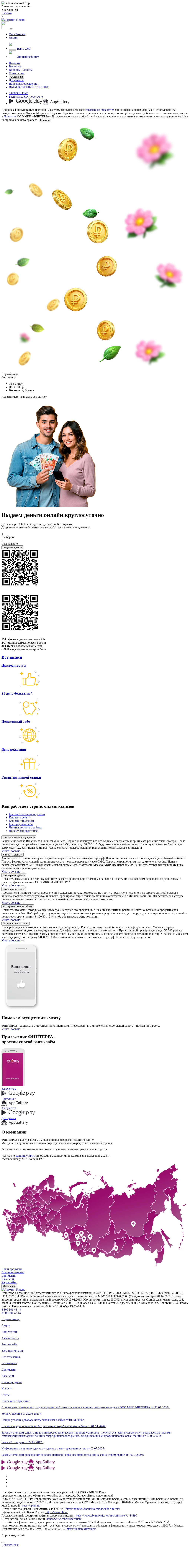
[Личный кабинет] (5, 27)
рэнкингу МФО (26, 1155)
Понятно (45, 120)
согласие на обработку (99, 109)
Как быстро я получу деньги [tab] (27, 814)
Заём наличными (12, 1350)
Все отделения (10, 1357)
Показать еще (10, 1544)
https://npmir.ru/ (30, 1505)
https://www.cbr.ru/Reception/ (63, 1518)
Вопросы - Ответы (20, 69)
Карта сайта (9, 1282)
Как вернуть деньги (14, 875)
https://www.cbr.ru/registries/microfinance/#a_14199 (106, 1515)
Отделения (16, 76)
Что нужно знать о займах (17, 906)
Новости (14, 63)
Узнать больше (11, 851)
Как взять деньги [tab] (19, 817)
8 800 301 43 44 (18, 93)
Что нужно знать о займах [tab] (25, 827)
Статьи (5, 1394)
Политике (10, 116)
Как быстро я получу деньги (19, 837)
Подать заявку (10, 1319)
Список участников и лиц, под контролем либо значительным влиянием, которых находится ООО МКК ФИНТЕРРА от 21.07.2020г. (85, 1407)
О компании (16, 73)
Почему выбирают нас (15, 923)
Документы (16, 80)
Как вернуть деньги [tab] (21, 820)
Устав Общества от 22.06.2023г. (21, 1413)
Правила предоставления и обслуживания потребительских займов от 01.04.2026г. (53, 1426)
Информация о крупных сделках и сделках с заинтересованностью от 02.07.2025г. (53, 1448)
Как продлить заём (13, 889)
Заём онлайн (9, 1344)
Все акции (11, 657)
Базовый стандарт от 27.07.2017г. (22, 1442)
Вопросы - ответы (12, 1272)
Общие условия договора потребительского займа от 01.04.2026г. (42, 1420)
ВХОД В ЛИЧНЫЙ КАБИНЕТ (29, 87)
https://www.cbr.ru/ (56, 1512)
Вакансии (15, 66)
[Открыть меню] (11, 28)
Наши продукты (11, 1269)
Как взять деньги (12, 854)
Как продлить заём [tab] (21, 824)
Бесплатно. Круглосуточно (26, 96)
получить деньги (12, 547)
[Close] (2, 1542)
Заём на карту (10, 1338)
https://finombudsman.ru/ (81, 1528)
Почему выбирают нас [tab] (23, 830)
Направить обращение (23, 83)
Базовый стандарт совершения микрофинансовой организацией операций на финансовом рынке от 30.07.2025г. (72, 1454)
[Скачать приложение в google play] (26, 103)
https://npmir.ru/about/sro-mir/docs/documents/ (92, 1508)
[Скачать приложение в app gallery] (56, 103)
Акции (13, 37)
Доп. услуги (9, 1331)
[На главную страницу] (13, 1289)
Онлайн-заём (17, 34)
